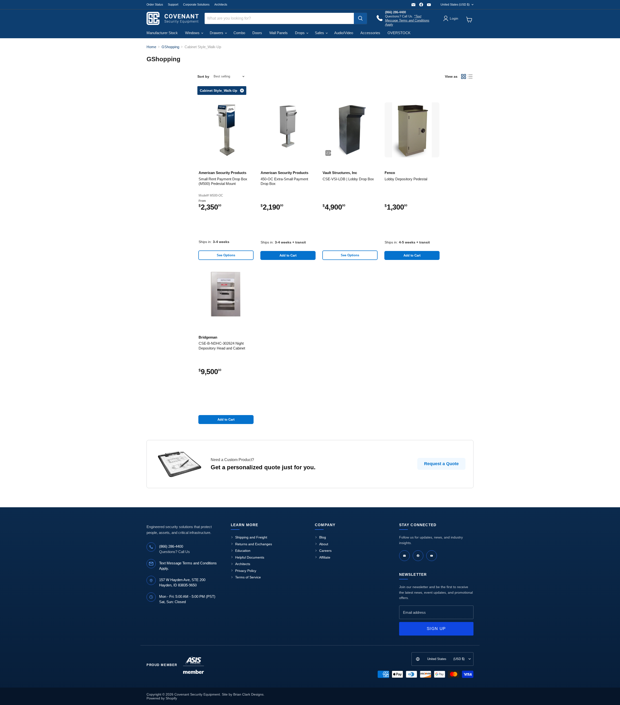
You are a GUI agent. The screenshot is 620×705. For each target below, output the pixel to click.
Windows (193, 33)
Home (151, 47)
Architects (220, 4)
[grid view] (463, 76)
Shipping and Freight (251, 537)
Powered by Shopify (162, 698)
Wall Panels (278, 33)
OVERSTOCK (399, 33)
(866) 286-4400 (171, 546)
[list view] (470, 76)
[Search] (360, 18)
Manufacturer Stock (162, 33)
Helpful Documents (249, 557)
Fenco (390, 173)
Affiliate (324, 557)
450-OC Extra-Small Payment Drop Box (284, 181)
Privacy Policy (245, 571)
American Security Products (222, 173)
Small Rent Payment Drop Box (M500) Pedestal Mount (223, 181)
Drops (300, 33)
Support (173, 4)
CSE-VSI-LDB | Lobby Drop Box (348, 179)
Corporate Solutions (196, 4)
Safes (320, 33)
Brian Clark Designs (248, 694)
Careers (325, 551)
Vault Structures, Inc (340, 173)
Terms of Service (248, 577)
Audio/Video (343, 33)
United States (455, 4)
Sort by (203, 76)
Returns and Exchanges (253, 544)
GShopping (170, 47)
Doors (257, 33)
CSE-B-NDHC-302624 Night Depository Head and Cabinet (222, 345)
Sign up (436, 628)
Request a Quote (441, 463)
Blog (322, 537)
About (323, 544)
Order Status (155, 4)
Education (242, 551)
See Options (226, 255)
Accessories (370, 33)
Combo (239, 33)
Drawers (217, 33)
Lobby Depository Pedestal (406, 179)
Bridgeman (208, 337)
